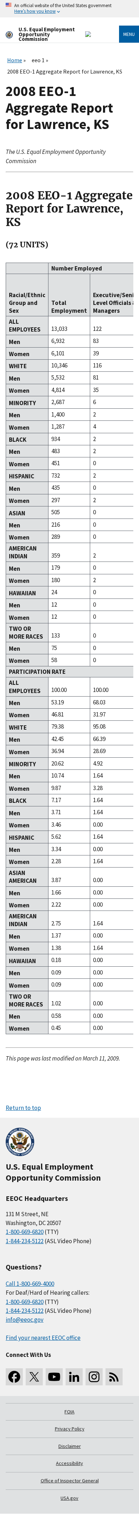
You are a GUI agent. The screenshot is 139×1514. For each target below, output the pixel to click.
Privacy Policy (69, 1429)
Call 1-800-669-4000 (30, 1284)
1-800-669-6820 (24, 1232)
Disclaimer (69, 1446)
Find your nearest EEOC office (43, 1338)
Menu (129, 34)
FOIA (69, 1411)
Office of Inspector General (70, 1480)
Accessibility (69, 1463)
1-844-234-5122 (24, 1241)
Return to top (23, 1108)
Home (14, 60)
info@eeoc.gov (24, 1320)
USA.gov (69, 1498)
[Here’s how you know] (69, 8)
